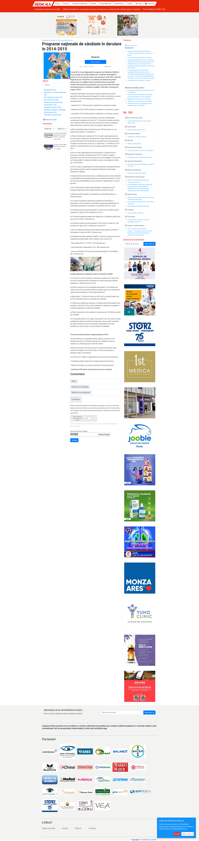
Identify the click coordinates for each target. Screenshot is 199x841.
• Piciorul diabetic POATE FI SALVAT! (155, 9)
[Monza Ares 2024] (140, 578)
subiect (141, 88)
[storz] (140, 333)
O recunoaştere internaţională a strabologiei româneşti (141, 202)
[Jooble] (140, 436)
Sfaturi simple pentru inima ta (136, 130)
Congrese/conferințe (79, 4)
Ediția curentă (48, 828)
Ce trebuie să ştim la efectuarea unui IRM (140, 157)
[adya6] (140, 470)
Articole (66, 4)
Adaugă (74, 440)
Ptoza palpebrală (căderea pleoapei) (138, 206)
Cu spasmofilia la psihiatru (135, 213)
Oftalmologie (131, 194)
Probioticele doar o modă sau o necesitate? (141, 150)
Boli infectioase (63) (51, 100)
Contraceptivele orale (134, 182)
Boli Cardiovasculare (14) (53, 97)
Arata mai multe (51, 120)
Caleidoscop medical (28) (53, 102)
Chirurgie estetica (133, 134)
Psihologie (130, 217)
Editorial (129, 140)
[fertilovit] (68, 25)
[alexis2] (140, 263)
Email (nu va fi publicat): (80, 387)
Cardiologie (131, 127)
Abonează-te (149, 712)
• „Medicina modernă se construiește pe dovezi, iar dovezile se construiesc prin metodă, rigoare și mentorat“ (101, 9)
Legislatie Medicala (66, 40)
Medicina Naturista (133, 170)
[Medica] (140, 366)
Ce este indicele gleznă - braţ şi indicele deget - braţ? (139, 122)
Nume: (74, 381)
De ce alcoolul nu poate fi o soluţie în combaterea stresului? (138, 220)
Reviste (93, 4)
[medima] (140, 403)
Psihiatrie (130, 210)
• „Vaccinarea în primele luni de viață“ (47, 9)
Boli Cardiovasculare (134, 118)
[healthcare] (140, 300)
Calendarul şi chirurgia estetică (137, 136)
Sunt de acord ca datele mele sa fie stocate (77, 418)
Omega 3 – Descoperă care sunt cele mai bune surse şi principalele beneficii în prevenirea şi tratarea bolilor (140, 233)
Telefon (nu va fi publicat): (81, 392)
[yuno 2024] (140, 614)
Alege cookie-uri (187, 834)
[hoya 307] (130, 25)
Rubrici (78, 828)
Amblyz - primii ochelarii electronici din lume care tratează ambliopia (141, 198)
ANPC (155, 840)
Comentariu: (76, 399)
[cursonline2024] (140, 542)
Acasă (57, 4)
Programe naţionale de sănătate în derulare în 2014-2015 (141, 165)
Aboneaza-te (149, 244)
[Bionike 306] (99, 25)
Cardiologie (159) (50, 105)
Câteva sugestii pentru (134, 143)
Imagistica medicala (134, 154)
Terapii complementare (135, 226)
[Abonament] (57, 65)
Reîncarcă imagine (104, 434)
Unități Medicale (105, 4)
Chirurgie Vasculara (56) (52, 115)
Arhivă (65, 828)
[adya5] (140, 506)
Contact (129, 4)
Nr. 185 (58, 40)
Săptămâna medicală (48, 40)
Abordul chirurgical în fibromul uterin (138, 180)
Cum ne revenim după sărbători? (137, 228)
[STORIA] (140, 686)
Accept (176, 834)
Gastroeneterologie (134, 147)
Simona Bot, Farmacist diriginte (137, 173)
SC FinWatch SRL (145, 840)
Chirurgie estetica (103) (52, 107)
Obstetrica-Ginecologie (135, 177)
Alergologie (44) (50, 90)
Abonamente (119, 4)
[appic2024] (140, 650)
